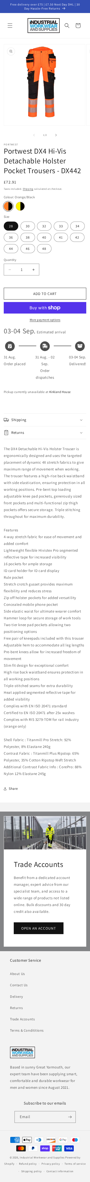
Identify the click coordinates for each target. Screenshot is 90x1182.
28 (11, 226)
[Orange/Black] (8, 206)
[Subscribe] (70, 1117)
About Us (17, 973)
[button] (10, 25)
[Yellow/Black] (20, 206)
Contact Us (19, 985)
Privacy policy (51, 1163)
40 (44, 237)
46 (28, 248)
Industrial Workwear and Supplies (42, 1157)
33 (61, 226)
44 (11, 248)
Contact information (60, 1171)
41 (61, 237)
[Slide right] (56, 135)
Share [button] (13, 788)
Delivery (16, 996)
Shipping (28, 188)
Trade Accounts (22, 1019)
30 (28, 226)
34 (78, 226)
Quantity (10, 260)
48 (44, 248)
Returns (16, 1008)
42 (77, 237)
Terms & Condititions (27, 1030)
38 (28, 237)
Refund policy (28, 1163)
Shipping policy (31, 1171)
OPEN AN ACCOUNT (38, 928)
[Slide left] (34, 135)
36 (11, 237)
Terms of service (75, 1163)
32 (44, 226)
